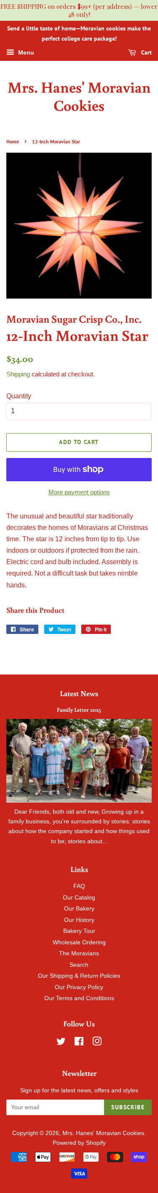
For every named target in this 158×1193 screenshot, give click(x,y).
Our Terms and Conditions (79, 998)
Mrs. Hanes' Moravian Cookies (79, 96)
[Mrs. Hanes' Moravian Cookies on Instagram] (97, 1043)
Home (12, 141)
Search (79, 965)
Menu (25, 52)
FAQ (79, 886)
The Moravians (79, 953)
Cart (145, 52)
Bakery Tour (79, 931)
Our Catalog (79, 897)
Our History (79, 920)
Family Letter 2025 (79, 709)
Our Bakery (79, 908)
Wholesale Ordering (79, 942)
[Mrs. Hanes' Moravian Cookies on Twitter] (61, 1043)
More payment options (79, 492)
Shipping (18, 374)
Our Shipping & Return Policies (79, 976)
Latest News (79, 693)
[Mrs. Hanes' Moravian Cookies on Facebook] (79, 1043)
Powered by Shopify (79, 1143)
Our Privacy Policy (79, 987)
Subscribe (128, 1107)
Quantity (18, 396)
